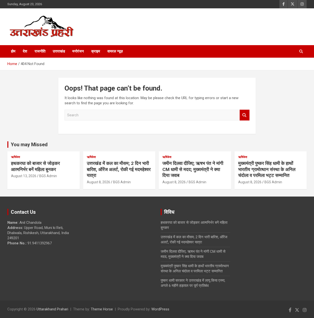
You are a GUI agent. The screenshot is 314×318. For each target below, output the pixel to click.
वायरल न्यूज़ (115, 51)
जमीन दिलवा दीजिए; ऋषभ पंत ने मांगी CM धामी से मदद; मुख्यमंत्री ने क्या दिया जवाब (192, 169)
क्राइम (95, 51)
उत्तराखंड (59, 51)
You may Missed (29, 144)
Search (244, 115)
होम (13, 51)
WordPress (160, 309)
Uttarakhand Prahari (52, 309)
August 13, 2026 (23, 176)
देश (25, 51)
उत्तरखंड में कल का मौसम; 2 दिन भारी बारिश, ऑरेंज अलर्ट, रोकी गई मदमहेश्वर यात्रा (119, 169)
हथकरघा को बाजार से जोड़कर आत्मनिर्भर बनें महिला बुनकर (35, 166)
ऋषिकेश (15, 157)
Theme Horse (102, 309)
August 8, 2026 (98, 182)
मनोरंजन (78, 51)
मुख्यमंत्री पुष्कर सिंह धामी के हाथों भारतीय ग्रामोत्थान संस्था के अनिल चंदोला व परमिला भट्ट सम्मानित (266, 169)
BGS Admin (48, 176)
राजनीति (40, 51)
